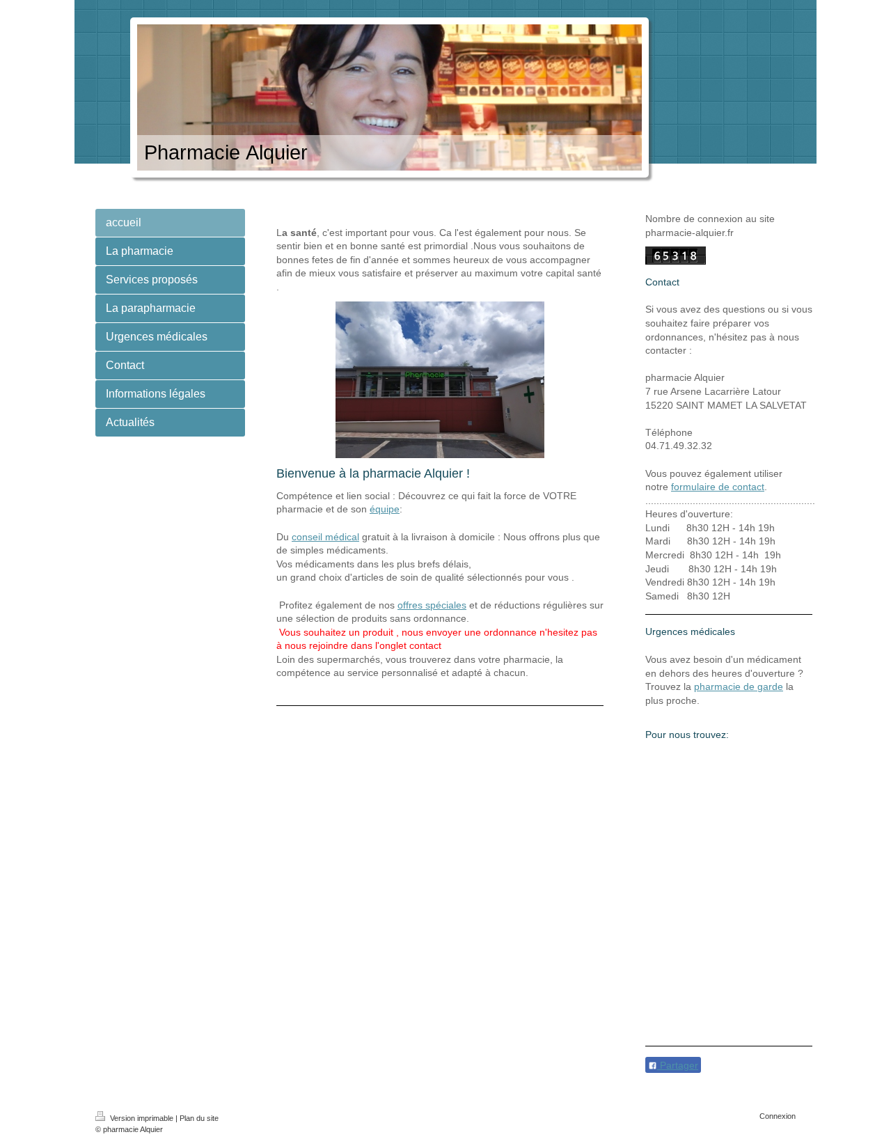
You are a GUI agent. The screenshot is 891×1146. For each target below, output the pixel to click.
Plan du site (199, 1118)
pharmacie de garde (738, 686)
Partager (677, 1065)
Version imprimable (141, 1118)
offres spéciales (431, 605)
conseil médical (325, 536)
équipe (385, 509)
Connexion (777, 1116)
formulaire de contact (717, 486)
